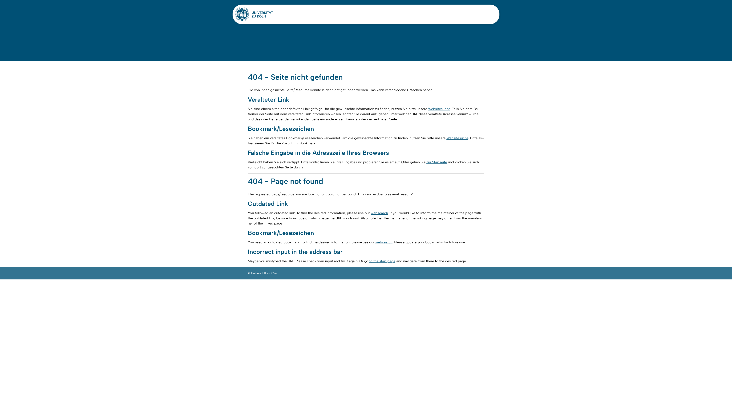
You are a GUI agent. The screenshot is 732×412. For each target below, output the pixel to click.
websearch (379, 213)
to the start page (382, 261)
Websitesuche (439, 109)
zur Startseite (436, 162)
